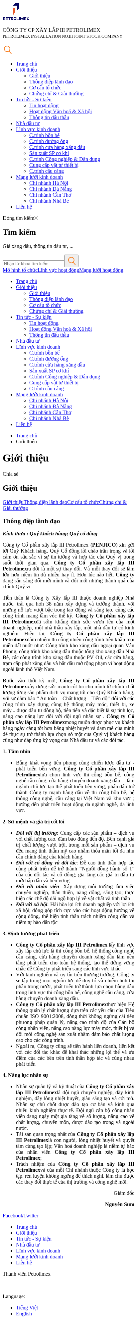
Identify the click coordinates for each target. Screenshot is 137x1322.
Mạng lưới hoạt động (101, 270)
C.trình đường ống (48, 141)
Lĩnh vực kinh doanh (38, 129)
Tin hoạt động (44, 105)
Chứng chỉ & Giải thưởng (56, 93)
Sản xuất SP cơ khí (49, 153)
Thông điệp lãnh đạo (51, 81)
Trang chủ (26, 64)
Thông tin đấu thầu (49, 117)
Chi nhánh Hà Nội (48, 183)
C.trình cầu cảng (46, 171)
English (24, 1313)
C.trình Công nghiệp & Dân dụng (64, 159)
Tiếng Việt (27, 1307)
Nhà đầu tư (28, 123)
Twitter (30, 1215)
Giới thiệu (26, 70)
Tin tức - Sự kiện (34, 99)
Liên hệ (24, 207)
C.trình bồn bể (44, 135)
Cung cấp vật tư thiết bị (53, 165)
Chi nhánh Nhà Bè (49, 201)
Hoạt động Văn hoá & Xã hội (60, 111)
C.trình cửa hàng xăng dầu (57, 147)
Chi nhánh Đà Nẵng (50, 189)
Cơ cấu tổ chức (45, 87)
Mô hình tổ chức (20, 270)
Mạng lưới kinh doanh (39, 177)
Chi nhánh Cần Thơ (50, 195)
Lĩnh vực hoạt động (58, 270)
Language (13, 1296)
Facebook (13, 1215)
